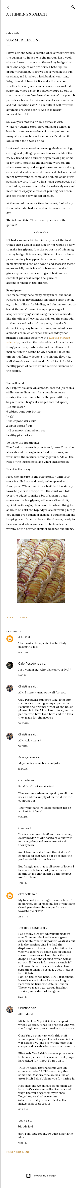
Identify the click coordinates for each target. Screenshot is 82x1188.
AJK (21, 637)
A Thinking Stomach (26, 14)
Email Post (22, 617)
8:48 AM (23, 769)
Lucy (21, 1120)
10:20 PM (23, 723)
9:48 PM (23, 675)
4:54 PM (23, 652)
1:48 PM (22, 882)
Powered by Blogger (44, 1175)
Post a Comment (17, 1151)
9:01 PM (22, 1142)
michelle (24, 780)
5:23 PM (22, 996)
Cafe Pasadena (28, 663)
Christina (24, 686)
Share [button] (9, 617)
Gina (21, 828)
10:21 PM (23, 746)
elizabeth (24, 894)
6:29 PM (23, 1109)
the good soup (28, 928)
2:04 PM (23, 816)
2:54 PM (23, 916)
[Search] (73, 6)
